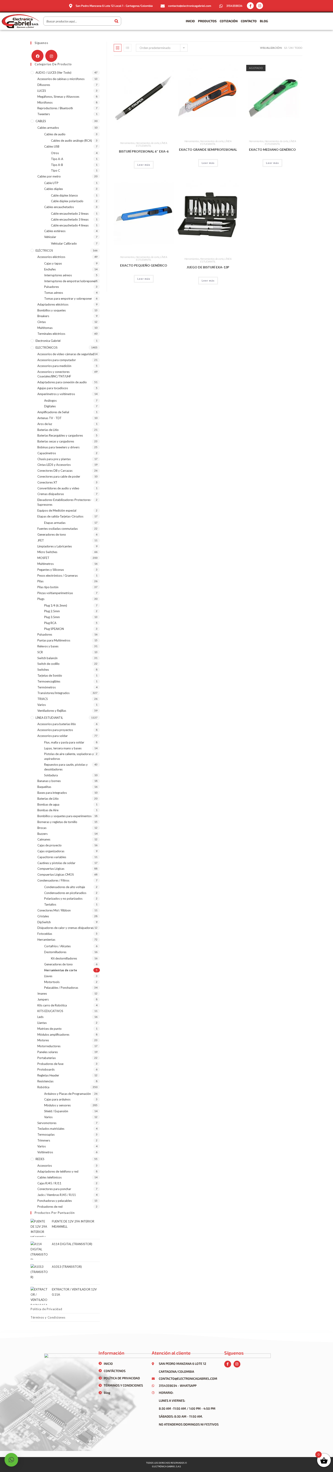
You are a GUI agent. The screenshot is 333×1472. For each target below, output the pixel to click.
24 (290, 47)
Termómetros (46, 687)
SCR (40, 652)
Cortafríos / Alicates (57, 946)
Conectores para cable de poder (58, 476)
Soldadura (51, 775)
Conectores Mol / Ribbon (54, 910)
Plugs (40, 599)
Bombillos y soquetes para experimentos (64, 816)
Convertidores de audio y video (58, 488)
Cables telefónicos (49, 1177)
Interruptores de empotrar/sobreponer (70, 281)
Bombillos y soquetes (51, 310)
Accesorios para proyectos (55, 730)
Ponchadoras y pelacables (54, 1200)
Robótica (43, 1087)
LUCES (41, 90)
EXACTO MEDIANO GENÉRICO (272, 149)
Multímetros (45, 564)
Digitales (50, 406)
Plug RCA (50, 623)
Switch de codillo (48, 664)
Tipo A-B (57, 165)
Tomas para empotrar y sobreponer (68, 298)
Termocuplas (46, 1134)
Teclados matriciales (50, 1128)
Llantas (42, 1023)
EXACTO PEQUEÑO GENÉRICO (143, 265)
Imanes (42, 993)
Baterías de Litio (48, 430)
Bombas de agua (48, 804)
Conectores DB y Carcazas (54, 470)
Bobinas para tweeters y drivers (58, 447)
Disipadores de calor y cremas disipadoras (65, 928)
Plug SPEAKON (54, 629)
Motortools (52, 982)
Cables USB (51, 146)
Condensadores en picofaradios (65, 893)
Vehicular (50, 237)
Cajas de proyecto (49, 845)
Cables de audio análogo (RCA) (71, 140)
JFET (40, 540)
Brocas (41, 828)
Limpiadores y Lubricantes (54, 546)
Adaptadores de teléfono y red (57, 1171)
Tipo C (55, 170)
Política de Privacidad (46, 1309)
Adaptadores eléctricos (52, 304)
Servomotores (46, 1123)
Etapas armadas (54, 523)
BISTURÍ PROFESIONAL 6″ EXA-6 (144, 151)
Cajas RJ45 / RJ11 (49, 1183)
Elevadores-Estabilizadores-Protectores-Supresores (64, 502)
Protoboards (46, 1069)
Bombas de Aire (47, 810)
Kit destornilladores (64, 958)
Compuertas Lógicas (50, 868)
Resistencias (45, 1081)
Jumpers (43, 999)
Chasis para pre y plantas (54, 459)
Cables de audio (54, 134)
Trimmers (43, 1140)
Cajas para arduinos (57, 1099)
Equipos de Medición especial (56, 510)
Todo (298, 47)
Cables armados (48, 127)
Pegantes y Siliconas (50, 569)
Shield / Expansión (56, 1111)
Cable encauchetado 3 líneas (70, 219)
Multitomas (45, 328)
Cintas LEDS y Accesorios (54, 464)
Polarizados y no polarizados (63, 898)
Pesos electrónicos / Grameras (57, 575)
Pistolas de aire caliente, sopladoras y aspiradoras (69, 756)
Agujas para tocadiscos (52, 388)
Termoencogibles (48, 681)
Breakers (43, 316)
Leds (40, 1017)
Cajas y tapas (53, 263)
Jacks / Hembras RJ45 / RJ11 (56, 1195)
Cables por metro (49, 176)
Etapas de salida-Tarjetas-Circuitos (60, 516)
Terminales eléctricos (51, 333)
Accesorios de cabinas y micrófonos (60, 79)
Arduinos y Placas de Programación (67, 1093)
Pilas (40, 581)
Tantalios (50, 904)
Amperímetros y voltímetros (56, 394)
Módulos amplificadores (53, 1034)
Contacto (249, 21)
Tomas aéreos (53, 292)
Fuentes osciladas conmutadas (57, 528)
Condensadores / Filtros (53, 880)
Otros (55, 153)
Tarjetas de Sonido (49, 675)
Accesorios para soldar (52, 736)
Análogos (50, 400)
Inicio (190, 21)
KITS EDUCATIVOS (50, 1011)
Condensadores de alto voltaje (64, 887)
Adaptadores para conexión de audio (62, 382)
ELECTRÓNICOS (47, 347)
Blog (264, 21)
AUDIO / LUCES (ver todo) (53, 72)
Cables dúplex (53, 189)
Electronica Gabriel (48, 340)
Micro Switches (47, 552)
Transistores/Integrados (53, 693)
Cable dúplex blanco (64, 195)
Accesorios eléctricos (51, 257)
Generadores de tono (51, 534)
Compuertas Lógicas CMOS (55, 874)
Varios (41, 705)
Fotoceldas (44, 933)
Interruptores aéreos (58, 275)
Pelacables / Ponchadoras (61, 987)
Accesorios (44, 1165)
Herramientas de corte (147, 143)
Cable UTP (51, 183)
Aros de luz (44, 424)
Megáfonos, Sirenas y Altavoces (58, 96)
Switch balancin (47, 658)
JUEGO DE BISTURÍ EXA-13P (208, 267)
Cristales (43, 916)
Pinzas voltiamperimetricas (55, 593)
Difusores (43, 85)
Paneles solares (47, 1052)
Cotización (229, 21)
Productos (207, 21)
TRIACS (42, 699)
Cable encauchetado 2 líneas (70, 213)
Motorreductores (48, 1046)
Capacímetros (46, 453)
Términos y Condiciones (48, 1317)
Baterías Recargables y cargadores (60, 435)
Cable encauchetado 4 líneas (70, 225)
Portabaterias (46, 1058)
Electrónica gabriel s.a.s (166, 1466)
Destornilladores (55, 952)
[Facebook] (37, 56)
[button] (11, 1460)
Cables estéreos (54, 231)
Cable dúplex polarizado (67, 201)
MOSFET (43, 558)
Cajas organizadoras (50, 851)
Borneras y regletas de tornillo (57, 822)
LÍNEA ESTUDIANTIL (49, 717)
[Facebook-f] (250, 5)
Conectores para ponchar (54, 1189)
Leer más (143, 164)
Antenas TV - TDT (49, 418)
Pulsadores (51, 287)
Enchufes (50, 269)
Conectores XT (47, 482)
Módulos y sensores (57, 1105)
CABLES (41, 121)
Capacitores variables (51, 857)
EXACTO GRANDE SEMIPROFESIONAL (208, 149)
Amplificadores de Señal (53, 412)
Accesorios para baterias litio (56, 724)
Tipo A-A (57, 159)
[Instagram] (259, 5)
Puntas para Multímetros (53, 640)
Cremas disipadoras (50, 494)
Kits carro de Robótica (52, 1005)
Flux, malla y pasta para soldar (64, 742)
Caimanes (43, 839)
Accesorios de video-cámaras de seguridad (65, 354)
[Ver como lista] (127, 48)
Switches (43, 669)
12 (285, 47)
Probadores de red (50, 1206)
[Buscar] (116, 21)
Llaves (48, 976)
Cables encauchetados (59, 207)
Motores (43, 1040)
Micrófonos (45, 102)
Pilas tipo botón (47, 587)
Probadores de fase (50, 1064)
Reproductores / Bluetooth (55, 108)
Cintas (41, 322)
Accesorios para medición (54, 366)
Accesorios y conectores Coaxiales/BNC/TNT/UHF (54, 374)
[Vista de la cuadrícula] (117, 48)
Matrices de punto (49, 1028)
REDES (40, 1159)
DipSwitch (44, 922)
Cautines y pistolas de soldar (56, 863)
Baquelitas (44, 787)
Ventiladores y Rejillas (51, 710)
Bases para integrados (52, 792)
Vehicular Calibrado (64, 243)
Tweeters (43, 114)
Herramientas (127, 143)
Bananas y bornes (49, 781)
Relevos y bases (47, 646)
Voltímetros (45, 1152)
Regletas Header (48, 1075)
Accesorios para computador (56, 360)
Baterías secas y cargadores (55, 441)
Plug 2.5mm (52, 611)
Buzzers (42, 834)
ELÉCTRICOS (44, 250)
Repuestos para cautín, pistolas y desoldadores (66, 767)
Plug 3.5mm (52, 617)
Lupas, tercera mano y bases (63, 748)
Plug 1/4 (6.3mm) (55, 605)
